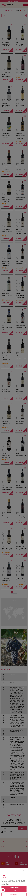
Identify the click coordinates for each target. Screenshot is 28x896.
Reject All (14, 890)
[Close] (23, 871)
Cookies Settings (14, 894)
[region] (14, 882)
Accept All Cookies (13, 887)
